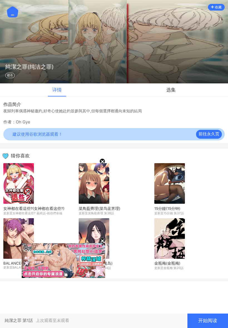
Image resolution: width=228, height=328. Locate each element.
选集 (171, 90)
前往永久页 (209, 133)
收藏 (218, 7)
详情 (57, 90)
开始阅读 (207, 320)
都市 (10, 75)
